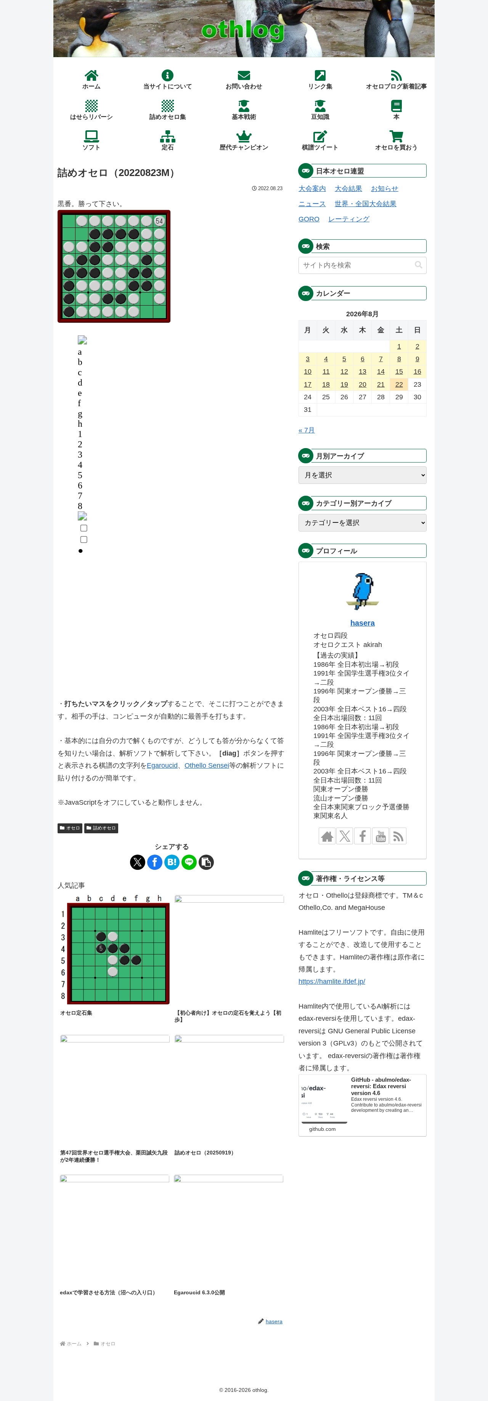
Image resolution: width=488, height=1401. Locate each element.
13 (362, 371)
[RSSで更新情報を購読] (398, 836)
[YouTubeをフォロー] (380, 836)
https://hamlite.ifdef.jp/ (332, 981)
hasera (362, 623)
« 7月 (307, 430)
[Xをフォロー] (344, 836)
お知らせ (384, 188)
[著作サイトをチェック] (327, 836)
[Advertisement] (172, 632)
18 (326, 384)
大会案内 (312, 188)
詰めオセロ (104, 828)
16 (417, 371)
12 (344, 371)
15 (399, 371)
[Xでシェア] (137, 862)
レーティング (348, 219)
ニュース (312, 204)
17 (307, 384)
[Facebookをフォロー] (362, 836)
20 (362, 384)
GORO (309, 219)
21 (381, 384)
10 (307, 371)
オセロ (73, 828)
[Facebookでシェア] (154, 862)
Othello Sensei (207, 765)
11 (326, 371)
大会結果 (348, 188)
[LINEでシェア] (189, 862)
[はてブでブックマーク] (172, 862)
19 (344, 384)
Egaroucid (162, 765)
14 (381, 371)
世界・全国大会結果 (365, 204)
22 (399, 384)
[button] (206, 862)
